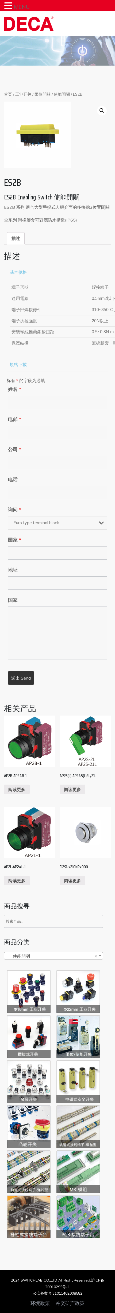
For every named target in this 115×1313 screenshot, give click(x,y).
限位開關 (42, 94)
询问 (14, 509)
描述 (15, 238)
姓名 (14, 389)
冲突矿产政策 (70, 1303)
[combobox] (53, 955)
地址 (13, 570)
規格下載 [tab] (18, 364)
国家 (14, 540)
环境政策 (40, 1303)
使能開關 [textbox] (51, 956)
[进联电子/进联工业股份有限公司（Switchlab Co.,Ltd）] (28, 24)
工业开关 (23, 94)
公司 (14, 449)
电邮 (14, 419)
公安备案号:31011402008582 (57, 1293)
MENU (22, 6)
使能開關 (62, 94)
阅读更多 (16, 789)
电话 (13, 479)
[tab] (16, 238)
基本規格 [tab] (18, 272)
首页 (8, 94)
